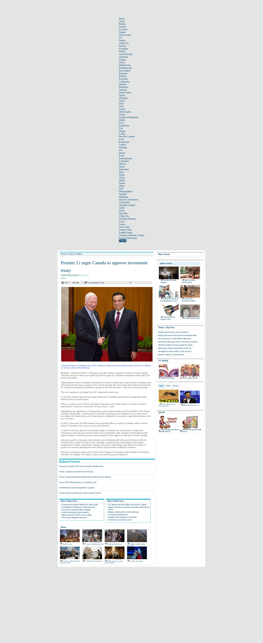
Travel (122, 114)
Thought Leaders (127, 205)
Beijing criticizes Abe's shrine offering (123, 512)
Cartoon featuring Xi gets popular (75, 512)
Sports (122, 95)
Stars (121, 103)
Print (66, 283)
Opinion (123, 90)
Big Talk (123, 213)
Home (122, 18)
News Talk (124, 227)
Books (122, 153)
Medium (96, 283)
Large (90, 283)
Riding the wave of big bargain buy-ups (169, 300)
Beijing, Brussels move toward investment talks (177, 335)
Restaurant (124, 125)
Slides (122, 186)
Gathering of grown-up (114, 544)
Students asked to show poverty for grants (175, 345)
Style (121, 172)
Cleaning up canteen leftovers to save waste (79, 505)
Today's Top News (166, 327)
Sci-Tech (123, 29)
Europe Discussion (128, 238)
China (122, 21)
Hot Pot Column (127, 136)
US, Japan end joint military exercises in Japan (127, 505)
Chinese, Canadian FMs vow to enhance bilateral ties (81, 466)
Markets (123, 84)
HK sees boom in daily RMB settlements (174, 339)
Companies (124, 81)
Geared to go (169, 378)
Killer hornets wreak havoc (188, 281)
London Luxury (67, 544)
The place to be (191, 378)
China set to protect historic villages (76, 510)
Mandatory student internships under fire (174, 348)
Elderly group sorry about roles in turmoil (114, 562)
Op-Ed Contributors (128, 199)
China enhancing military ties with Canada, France (80, 493)
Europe (122, 59)
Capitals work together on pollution (122, 517)
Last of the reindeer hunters (188, 300)
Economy (123, 48)
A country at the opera (136, 561)
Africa (122, 62)
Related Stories (69, 461)
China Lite (124, 216)
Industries (123, 87)
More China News (69, 501)
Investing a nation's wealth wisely (169, 431)
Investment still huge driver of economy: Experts (177, 342)
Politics (122, 24)
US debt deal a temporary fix (93, 561)
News (121, 210)
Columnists (124, 202)
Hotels (122, 120)
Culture (122, 144)
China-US (124, 43)
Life (121, 128)
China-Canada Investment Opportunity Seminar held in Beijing (85, 477)
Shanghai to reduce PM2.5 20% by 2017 (175, 351)
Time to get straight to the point (74, 518)
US (120, 37)
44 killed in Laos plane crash (120, 520)
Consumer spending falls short (94, 544)
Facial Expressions (192, 318)
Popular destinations (128, 117)
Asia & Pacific (126, 54)
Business (123, 73)
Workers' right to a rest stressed (171, 355)
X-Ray (122, 133)
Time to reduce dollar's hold (167, 318)
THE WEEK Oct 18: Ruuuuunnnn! (167, 405)
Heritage (123, 147)
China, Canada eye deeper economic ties (76, 472)
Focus (122, 221)
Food (121, 122)
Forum (122, 224)
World (122, 51)
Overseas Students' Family (131, 235)
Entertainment (125, 158)
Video (122, 208)
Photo (121, 175)
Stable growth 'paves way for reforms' (173, 332)
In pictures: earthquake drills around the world (70, 562)
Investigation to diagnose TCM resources (78, 507)
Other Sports (125, 111)
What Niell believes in (190, 405)
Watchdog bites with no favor (191, 431)
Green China (125, 92)
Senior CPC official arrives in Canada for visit (77, 482)
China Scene (125, 35)
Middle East (124, 65)
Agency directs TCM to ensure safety (76, 515)
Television (124, 169)
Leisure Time (125, 229)
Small (102, 283)
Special (161, 412)
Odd (121, 188)
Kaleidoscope (125, 68)
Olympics (123, 98)
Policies (122, 76)
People (122, 32)
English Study (125, 232)
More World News (115, 501)
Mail (77, 283)
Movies (122, 164)
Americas (123, 57)
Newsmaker (124, 70)
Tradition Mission (127, 218)
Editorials (123, 197)
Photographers (126, 191)
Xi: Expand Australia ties (118, 515)
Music (122, 166)
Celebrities (124, 161)
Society (122, 26)
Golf (121, 106)
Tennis (122, 109)
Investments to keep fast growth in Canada (76, 488)
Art (120, 150)
